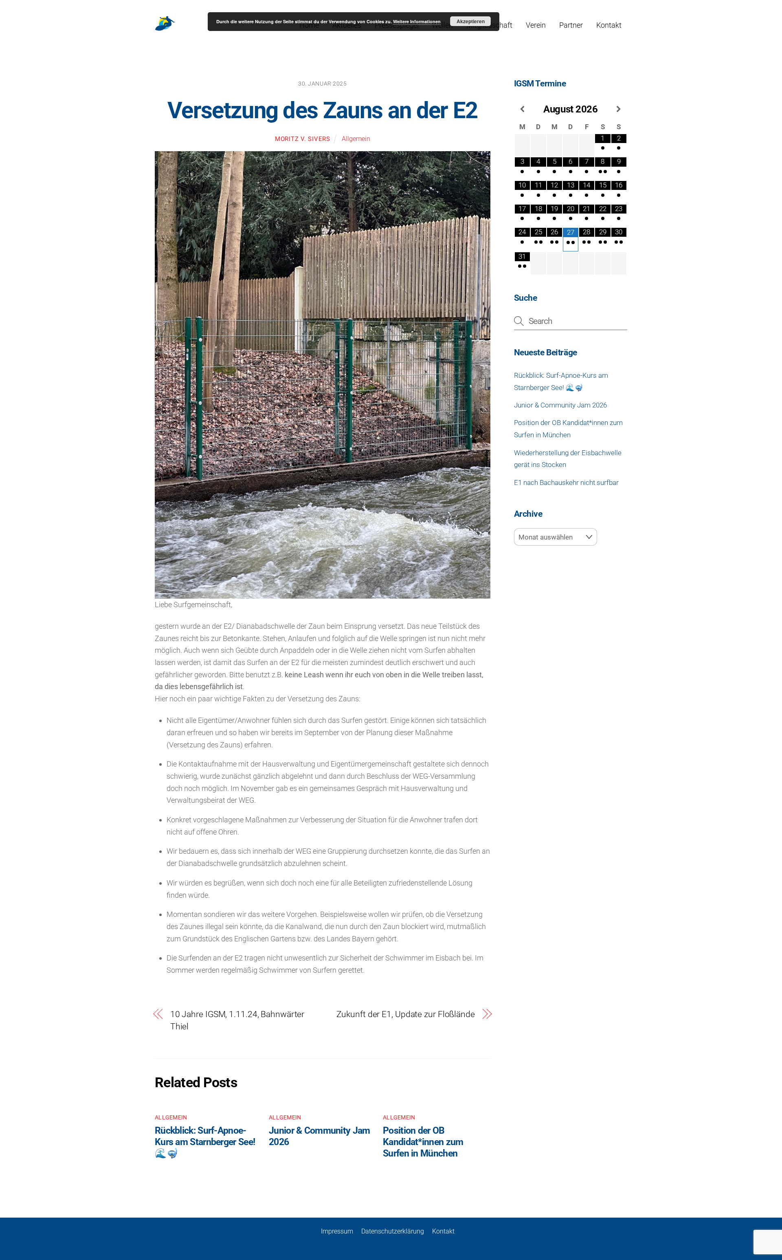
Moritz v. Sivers (302, 139)
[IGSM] (165, 29)
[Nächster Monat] (618, 109)
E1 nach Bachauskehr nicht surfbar (566, 482)
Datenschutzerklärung (392, 1231)
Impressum (337, 1231)
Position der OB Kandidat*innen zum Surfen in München (423, 1142)
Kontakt (609, 25)
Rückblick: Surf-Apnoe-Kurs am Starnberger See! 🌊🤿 (205, 1142)
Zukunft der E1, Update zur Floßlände (405, 1014)
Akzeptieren (471, 21)
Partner (571, 25)
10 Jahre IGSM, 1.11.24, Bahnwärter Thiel (237, 1020)
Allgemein (356, 139)
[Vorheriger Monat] (522, 109)
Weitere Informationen (417, 21)
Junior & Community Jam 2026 (560, 405)
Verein (536, 25)
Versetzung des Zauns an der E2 (322, 110)
